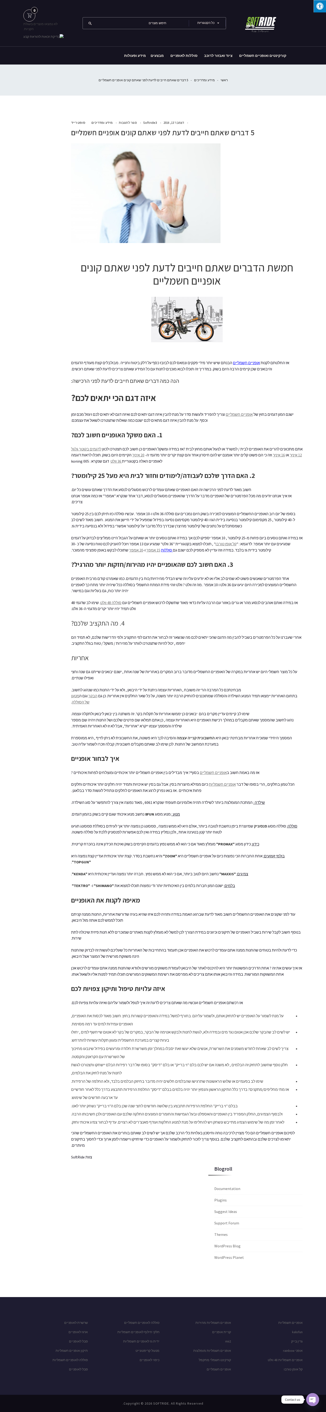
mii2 (228, 1341)
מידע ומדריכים (204, 80)
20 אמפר (136, 550)
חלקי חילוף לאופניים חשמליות (138, 1332)
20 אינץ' (138, 455)
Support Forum (226, 1223)
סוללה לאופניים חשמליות (70, 1360)
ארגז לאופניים (78, 1332)
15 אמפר (153, 550)
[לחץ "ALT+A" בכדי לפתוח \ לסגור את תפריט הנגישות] (320, 6)
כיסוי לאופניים (149, 1360)
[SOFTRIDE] (259, 23)
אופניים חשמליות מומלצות (212, 1350)
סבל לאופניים (78, 1341)
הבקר (92, 695)
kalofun (297, 1332)
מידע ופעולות (135, 55)
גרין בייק (297, 1341)
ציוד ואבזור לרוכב (218, 55)
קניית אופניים (221, 1332)
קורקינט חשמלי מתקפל (215, 1360)
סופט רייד (78, 122)
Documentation (227, 1188)
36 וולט (116, 461)
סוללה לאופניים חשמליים (141, 1322)
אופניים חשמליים (246, 362)
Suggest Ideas (225, 1211)
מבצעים (157, 55)
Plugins (220, 1200)
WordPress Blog (227, 1246)
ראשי (224, 80)
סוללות (167, 550)
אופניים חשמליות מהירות (213, 1322)
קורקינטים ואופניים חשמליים (262, 55)
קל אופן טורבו (226, 543)
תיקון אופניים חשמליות (72, 1350)
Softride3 (150, 122)
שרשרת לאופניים (76, 1322)
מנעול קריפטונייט (147, 1350)
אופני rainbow (293, 1350)
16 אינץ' (279, 455)
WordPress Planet (229, 1257)
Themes (221, 1234)
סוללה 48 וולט (110, 602)
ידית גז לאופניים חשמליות (141, 1341)
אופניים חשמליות (222, 784)
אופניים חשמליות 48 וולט (285, 1360)
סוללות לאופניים (183, 55)
